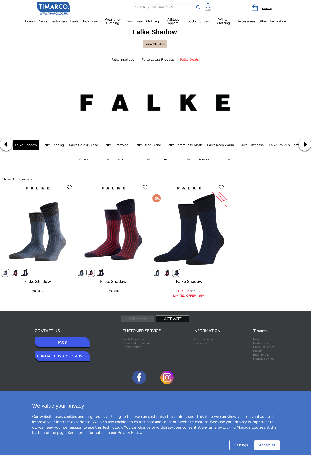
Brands (30, 21)
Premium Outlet (263, 347)
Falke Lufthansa (251, 145)
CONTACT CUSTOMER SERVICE (62, 356)
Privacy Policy (129, 432)
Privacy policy (131, 347)
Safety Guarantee (133, 339)
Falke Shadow (26, 145)
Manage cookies (263, 359)
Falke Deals (189, 59)
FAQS (62, 342)
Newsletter (200, 343)
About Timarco (203, 339)
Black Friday (261, 355)
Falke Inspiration (123, 59)
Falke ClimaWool (116, 145)
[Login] (208, 7)
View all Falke (155, 44)
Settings (241, 445)
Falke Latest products (158, 59)
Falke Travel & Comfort (286, 145)
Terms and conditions (136, 343)
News (43, 21)
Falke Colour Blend (83, 145)
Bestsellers (58, 21)
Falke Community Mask (184, 145)
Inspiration (278, 21)
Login (208, 9)
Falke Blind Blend (148, 145)
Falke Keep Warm (220, 145)
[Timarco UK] (53, 9)
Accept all (267, 445)
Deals (74, 21)
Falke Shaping (53, 145)
